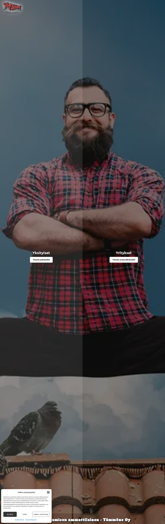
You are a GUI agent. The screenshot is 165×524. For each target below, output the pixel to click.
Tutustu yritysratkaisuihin (123, 260)
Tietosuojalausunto (31, 519)
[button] (48, 492)
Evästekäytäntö (19, 519)
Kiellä (24, 514)
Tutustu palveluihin (41, 260)
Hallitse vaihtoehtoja (41, 514)
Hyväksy (10, 514)
